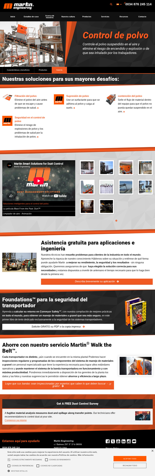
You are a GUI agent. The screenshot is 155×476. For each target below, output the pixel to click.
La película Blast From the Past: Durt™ (21, 209)
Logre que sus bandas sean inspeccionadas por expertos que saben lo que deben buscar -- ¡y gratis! (58, 385)
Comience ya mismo (16, 420)
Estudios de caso (31, 17)
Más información (86, 455)
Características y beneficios (18, 70)
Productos (86, 17)
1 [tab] (116, 220)
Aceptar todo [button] (130, 459)
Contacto (142, 17)
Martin (18, 6)
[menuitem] (18, 6)
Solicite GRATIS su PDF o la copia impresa (56, 326)
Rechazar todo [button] (130, 465)
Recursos (124, 17)
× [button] (152, 451)
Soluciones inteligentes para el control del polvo (26, 204)
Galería (59, 70)
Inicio (12, 17)
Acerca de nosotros (49, 17)
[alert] (77, 462)
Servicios (105, 17)
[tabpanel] (116, 189)
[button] (53, 470)
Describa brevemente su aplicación (95, 281)
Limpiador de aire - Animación (17, 214)
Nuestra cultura (68, 17)
